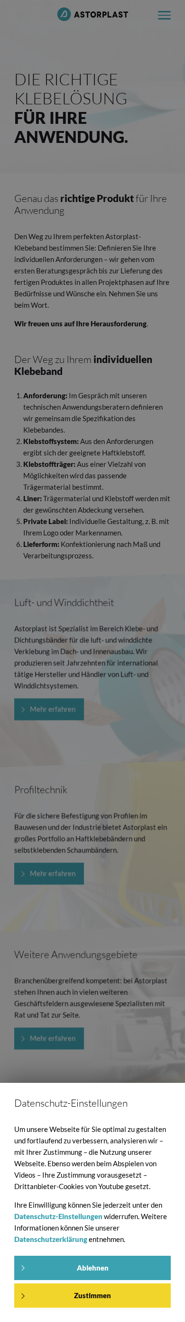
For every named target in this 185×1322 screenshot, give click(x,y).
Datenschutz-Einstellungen (58, 1216)
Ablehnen (93, 1267)
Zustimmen (92, 1295)
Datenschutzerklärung (50, 1239)
